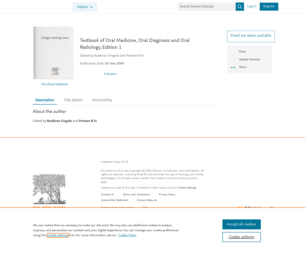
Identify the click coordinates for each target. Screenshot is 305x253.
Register (269, 6)
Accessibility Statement (114, 200)
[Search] (240, 6)
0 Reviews (110, 74)
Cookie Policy (127, 235)
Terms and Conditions (136, 194)
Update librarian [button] (249, 59)
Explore (82, 7)
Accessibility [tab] (102, 100)
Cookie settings (187, 187)
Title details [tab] (73, 100)
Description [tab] (44, 100)
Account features (147, 200)
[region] (152, 230)
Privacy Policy (167, 194)
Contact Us (107, 194)
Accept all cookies (241, 224)
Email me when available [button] (249, 36)
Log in (251, 6)
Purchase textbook (54, 84)
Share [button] (242, 51)
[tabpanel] (124, 116)
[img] (90, 74)
